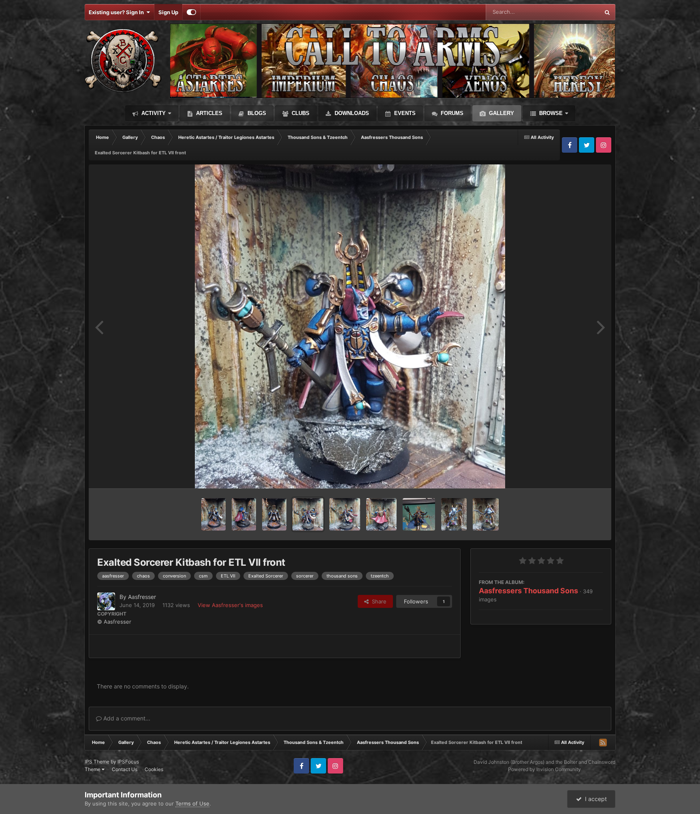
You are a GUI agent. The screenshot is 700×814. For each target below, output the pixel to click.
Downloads (351, 113)
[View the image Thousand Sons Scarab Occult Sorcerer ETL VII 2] (244, 514)
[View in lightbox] (350, 326)
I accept (594, 798)
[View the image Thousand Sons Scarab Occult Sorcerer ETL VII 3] (213, 514)
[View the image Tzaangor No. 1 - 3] (486, 514)
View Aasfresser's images (230, 605)
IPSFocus (128, 762)
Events (404, 113)
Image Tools (578, 474)
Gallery (500, 113)
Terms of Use (192, 803)
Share (377, 601)
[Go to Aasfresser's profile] (106, 601)
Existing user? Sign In (117, 12)
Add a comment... (126, 718)
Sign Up (168, 12)
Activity (153, 113)
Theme (93, 769)
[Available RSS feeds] (602, 742)
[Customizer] (191, 12)
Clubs (299, 113)
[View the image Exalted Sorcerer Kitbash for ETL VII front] (308, 514)
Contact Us (124, 769)
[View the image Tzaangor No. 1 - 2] (454, 514)
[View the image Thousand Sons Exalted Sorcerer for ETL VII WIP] (419, 514)
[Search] (607, 12)
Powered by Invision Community (544, 769)
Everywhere (574, 12)
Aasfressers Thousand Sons (528, 590)
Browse (550, 113)
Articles (208, 113)
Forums (451, 113)
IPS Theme (97, 762)
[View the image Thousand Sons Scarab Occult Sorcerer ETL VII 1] (274, 514)
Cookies (154, 769)
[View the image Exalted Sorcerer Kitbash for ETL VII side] (344, 514)
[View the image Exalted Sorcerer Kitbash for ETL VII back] (381, 514)
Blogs (256, 113)
